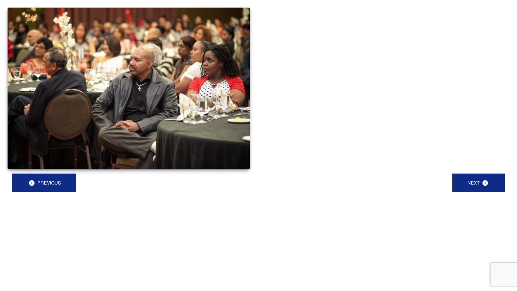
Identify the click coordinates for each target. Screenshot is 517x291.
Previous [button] (48, 182)
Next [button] (474, 182)
